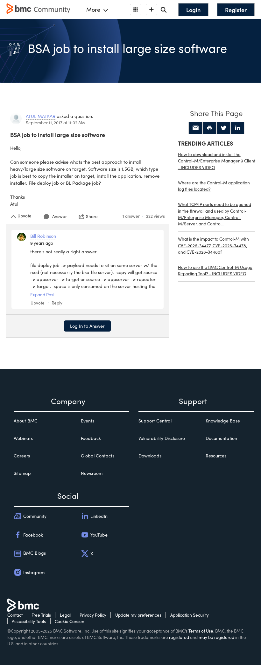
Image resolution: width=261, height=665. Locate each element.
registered (179, 637)
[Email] (195, 128)
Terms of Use (200, 631)
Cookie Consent (70, 621)
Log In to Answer (87, 326)
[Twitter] (223, 128)
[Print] (209, 128)
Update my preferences (138, 615)
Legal (65, 615)
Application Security (189, 615)
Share (92, 216)
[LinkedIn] (237, 128)
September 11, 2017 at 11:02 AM (55, 123)
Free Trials (41, 615)
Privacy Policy (93, 615)
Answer (59, 216)
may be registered (216, 637)
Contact (15, 615)
